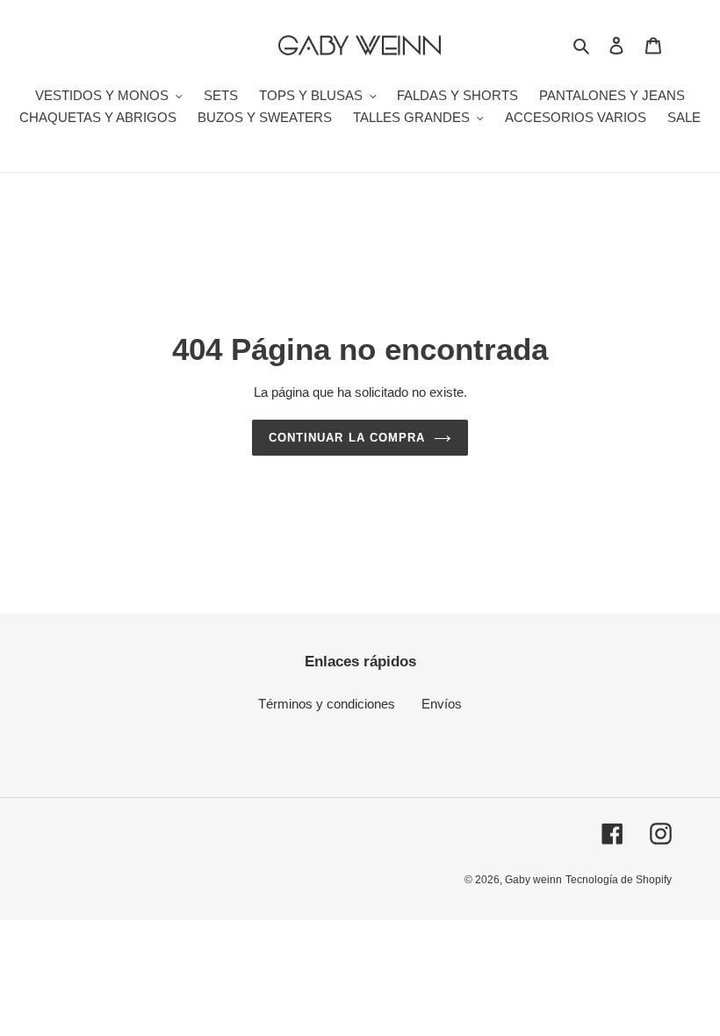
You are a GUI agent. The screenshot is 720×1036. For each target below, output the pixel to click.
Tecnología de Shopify (618, 880)
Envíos (441, 703)
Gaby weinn (533, 880)
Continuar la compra (347, 437)
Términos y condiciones (326, 703)
